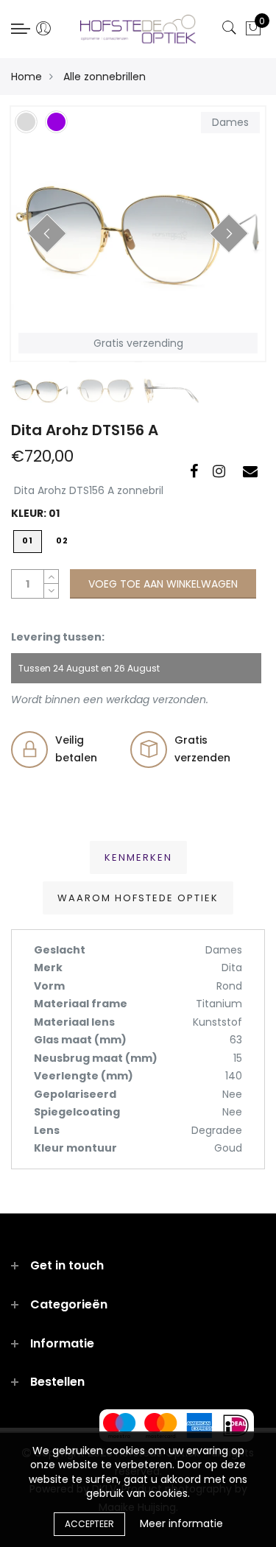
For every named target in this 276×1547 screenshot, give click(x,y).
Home (26, 76)
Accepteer (89, 1524)
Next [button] (229, 233)
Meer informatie (181, 1523)
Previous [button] (47, 233)
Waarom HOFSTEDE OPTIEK (138, 898)
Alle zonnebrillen (104, 76)
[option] (138, 234)
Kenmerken (138, 857)
